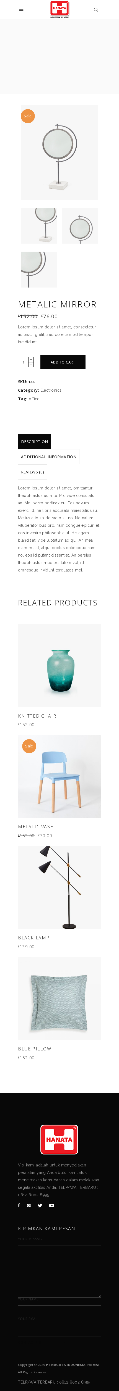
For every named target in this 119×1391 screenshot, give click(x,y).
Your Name (28, 1299)
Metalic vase (35, 827)
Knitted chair (37, 716)
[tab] (34, 441)
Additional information (48, 456)
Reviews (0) (32, 472)
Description (34, 441)
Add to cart (63, 362)
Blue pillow (34, 1049)
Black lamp (34, 938)
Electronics (51, 390)
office (34, 399)
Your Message (31, 1239)
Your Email (28, 1319)
